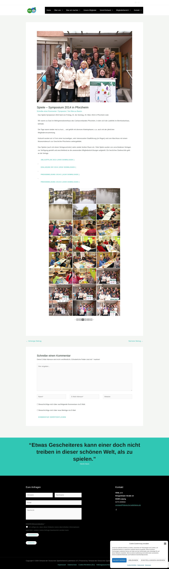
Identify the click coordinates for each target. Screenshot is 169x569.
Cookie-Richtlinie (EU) (86, 565)
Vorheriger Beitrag (33, 341)
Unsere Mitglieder (90, 10)
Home (49, 10)
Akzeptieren (119, 560)
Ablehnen (133, 560)
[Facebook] (136, 2)
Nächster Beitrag (136, 341)
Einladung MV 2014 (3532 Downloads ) (58, 167)
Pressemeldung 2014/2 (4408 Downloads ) (60, 182)
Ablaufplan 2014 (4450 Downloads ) (58, 160)
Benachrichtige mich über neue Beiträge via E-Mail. (57, 410)
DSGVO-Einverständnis (35, 524)
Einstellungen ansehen (153, 560)
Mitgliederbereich (122, 10)
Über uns (57, 10)
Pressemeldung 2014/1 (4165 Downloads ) (60, 174)
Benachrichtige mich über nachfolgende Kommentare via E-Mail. (62, 404)
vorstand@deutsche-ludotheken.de (128, 505)
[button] (165, 544)
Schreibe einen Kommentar (47, 111)
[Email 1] (138, 2)
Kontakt (137, 10)
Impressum (148, 565)
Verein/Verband (105, 10)
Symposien (62, 111)
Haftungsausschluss (103, 565)
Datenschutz (140, 565)
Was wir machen (72, 10)
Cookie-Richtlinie (131, 565)
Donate (31, 543)
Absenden (32, 535)
